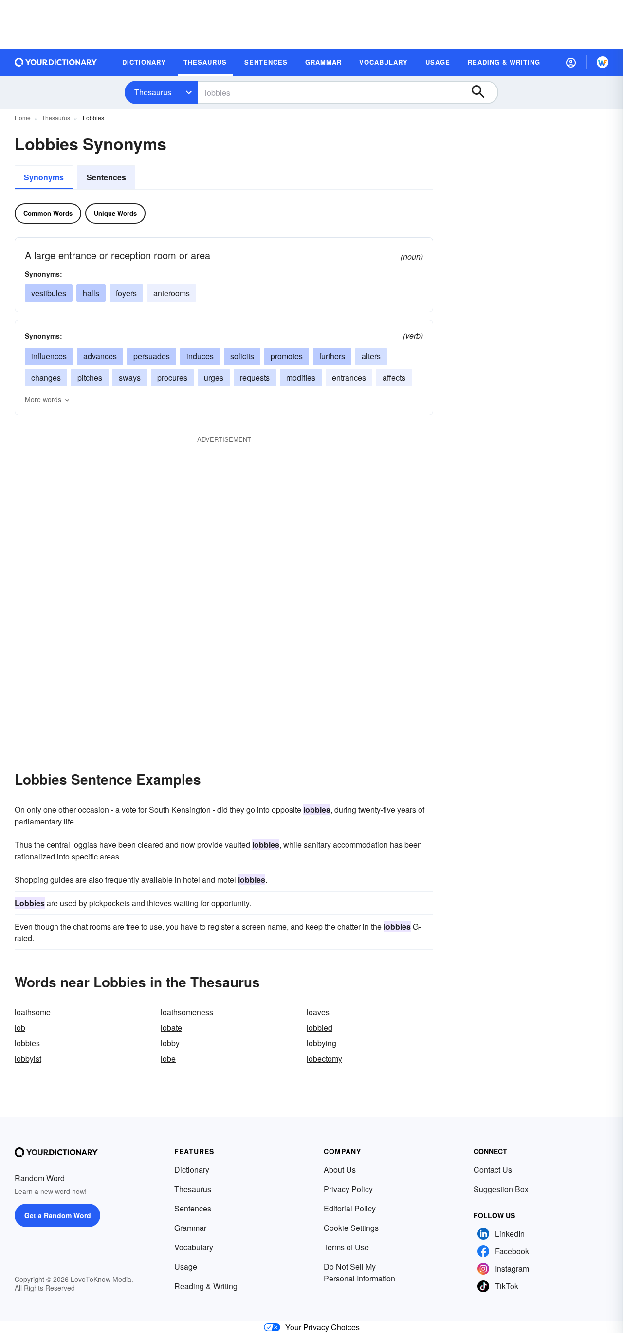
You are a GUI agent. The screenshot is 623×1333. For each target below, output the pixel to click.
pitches (89, 377)
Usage (185, 1266)
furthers (332, 356)
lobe (168, 1058)
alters (371, 356)
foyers (126, 292)
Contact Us (493, 1169)
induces (200, 356)
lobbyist (28, 1058)
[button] (571, 62)
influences (49, 356)
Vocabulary (193, 1247)
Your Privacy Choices (322, 1327)
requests (255, 377)
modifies (300, 377)
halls (91, 292)
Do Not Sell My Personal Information (359, 1272)
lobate (171, 1027)
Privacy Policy (348, 1188)
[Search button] (482, 92)
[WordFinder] (602, 62)
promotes (287, 356)
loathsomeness (187, 1011)
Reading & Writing (206, 1286)
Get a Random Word (57, 1215)
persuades (151, 356)
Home (23, 117)
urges (213, 377)
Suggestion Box (501, 1188)
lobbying (321, 1043)
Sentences (106, 177)
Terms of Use (346, 1247)
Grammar (190, 1227)
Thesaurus (152, 92)
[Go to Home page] (56, 62)
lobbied (319, 1027)
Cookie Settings (351, 1227)
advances (100, 356)
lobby (170, 1043)
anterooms (171, 292)
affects (394, 377)
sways (130, 377)
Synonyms (44, 177)
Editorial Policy (350, 1208)
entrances (349, 377)
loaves (318, 1011)
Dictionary (191, 1169)
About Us (340, 1169)
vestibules (48, 292)
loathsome (33, 1011)
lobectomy (324, 1058)
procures (172, 377)
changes (46, 377)
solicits (242, 356)
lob (20, 1027)
